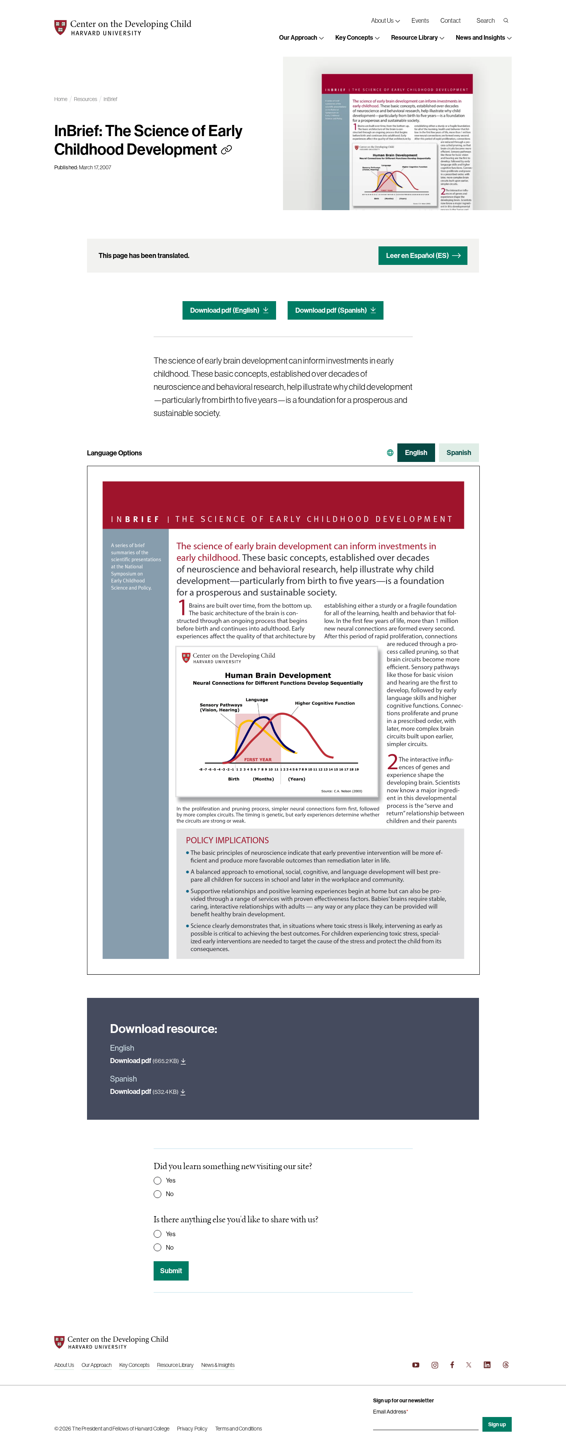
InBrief (110, 99)
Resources (85, 99)
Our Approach (97, 1364)
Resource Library (175, 1364)
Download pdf (144, 1060)
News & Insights (217, 1364)
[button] (301, 38)
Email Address (390, 1411)
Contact (450, 20)
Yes (171, 1180)
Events (420, 20)
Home (60, 99)
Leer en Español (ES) (417, 255)
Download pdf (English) (225, 310)
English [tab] (416, 452)
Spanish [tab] (459, 452)
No (170, 1194)
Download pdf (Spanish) (331, 310)
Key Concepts (134, 1364)
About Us (64, 1364)
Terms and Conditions (238, 1428)
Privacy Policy (192, 1428)
